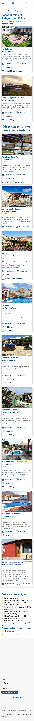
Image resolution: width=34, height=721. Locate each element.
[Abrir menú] (3, 3)
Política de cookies (24, 710)
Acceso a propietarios (10, 692)
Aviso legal (5, 708)
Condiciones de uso (17, 708)
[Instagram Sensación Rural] (16, 697)
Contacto (4, 683)
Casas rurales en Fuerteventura (15, 635)
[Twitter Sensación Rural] (20, 697)
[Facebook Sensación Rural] (13, 697)
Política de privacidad (8, 710)
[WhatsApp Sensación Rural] (18, 697)
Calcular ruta (5, 689)
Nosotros (4, 676)
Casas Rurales (5, 11)
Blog (3, 679)
